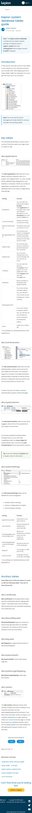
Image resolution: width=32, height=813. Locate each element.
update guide (10, 725)
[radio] (11, 741)
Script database (7, 777)
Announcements (14, 720)
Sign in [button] (27, 3)
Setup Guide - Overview (9, 766)
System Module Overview (10, 773)
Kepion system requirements (11, 769)
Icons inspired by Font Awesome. (16, 812)
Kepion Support (11, 28)
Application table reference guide (13, 762)
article (20, 456)
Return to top (6, 749)
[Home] (6, 4)
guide (26, 393)
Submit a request (16, 790)
